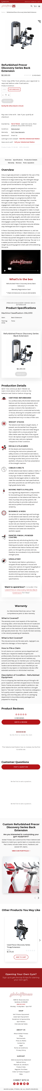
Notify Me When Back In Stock (12, 106)
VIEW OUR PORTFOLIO (20, 851)
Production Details (30, 160)
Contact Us (33, 1)
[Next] (38, 898)
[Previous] (35, 898)
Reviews (19, 163)
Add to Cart (21, 957)
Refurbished (14, 89)
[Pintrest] (27, 1084)
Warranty (11, 163)
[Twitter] (18, 1084)
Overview (8, 160)
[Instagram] (21, 1084)
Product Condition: (7, 86)
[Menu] (39, 6)
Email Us (14, 135)
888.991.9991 (6, 1)
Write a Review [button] (20, 722)
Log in (39, 1)
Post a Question (28, 163)
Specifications (18, 160)
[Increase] (8, 95)
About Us (27, 1)
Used (4, 89)
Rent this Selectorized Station (29, 139)
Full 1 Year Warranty (18, 132)
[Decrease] (3, 95)
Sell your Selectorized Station (24, 142)
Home (3, 12)
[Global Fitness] (8, 6)
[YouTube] (24, 1084)
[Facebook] (14, 1084)
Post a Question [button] (21, 767)
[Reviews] (32, 75)
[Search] (31, 6)
